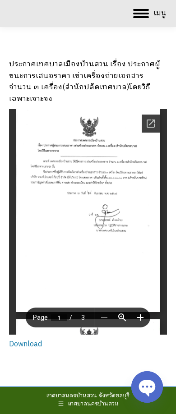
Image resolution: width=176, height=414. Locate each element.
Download (25, 344)
